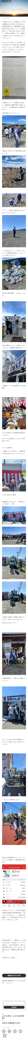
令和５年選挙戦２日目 (11, 1023)
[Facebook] (4, 1031)
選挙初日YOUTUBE (14, 975)
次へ (3, 1021)
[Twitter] (9, 1031)
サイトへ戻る (7, 1)
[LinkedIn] (15, 1031)
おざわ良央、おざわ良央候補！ (13, 1017)
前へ (3, 1014)
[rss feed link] (4, 1035)
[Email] (20, 1031)
